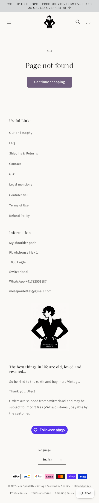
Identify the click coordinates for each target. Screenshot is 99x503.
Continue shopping (49, 82)
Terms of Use (19, 205)
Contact (15, 164)
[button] (9, 22)
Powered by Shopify (58, 486)
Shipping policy (64, 493)
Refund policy (82, 486)
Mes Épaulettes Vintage (31, 486)
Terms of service (41, 493)
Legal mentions (20, 184)
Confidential (18, 195)
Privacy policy (18, 493)
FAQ (12, 143)
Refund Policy (19, 216)
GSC (12, 174)
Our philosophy (20, 133)
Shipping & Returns (23, 153)
